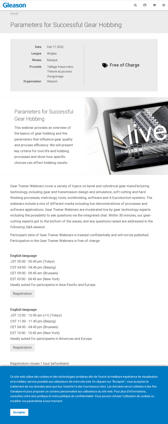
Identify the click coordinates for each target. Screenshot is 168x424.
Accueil (14, 13)
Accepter (19, 412)
